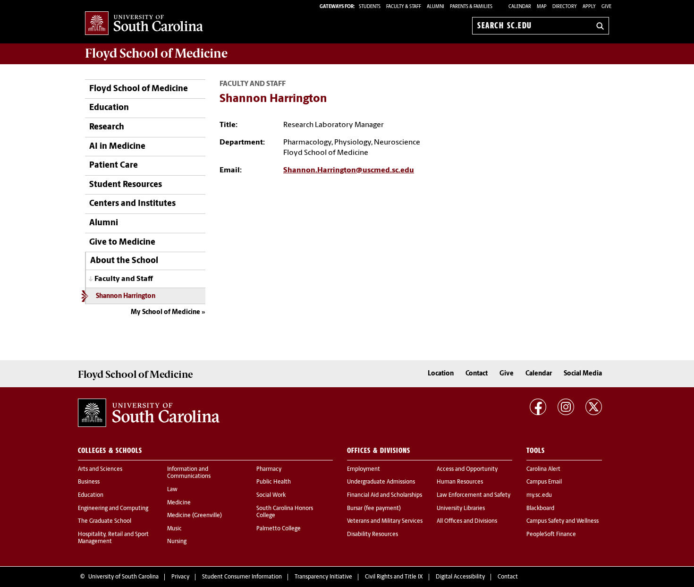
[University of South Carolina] (149, 413)
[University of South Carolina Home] (144, 23)
